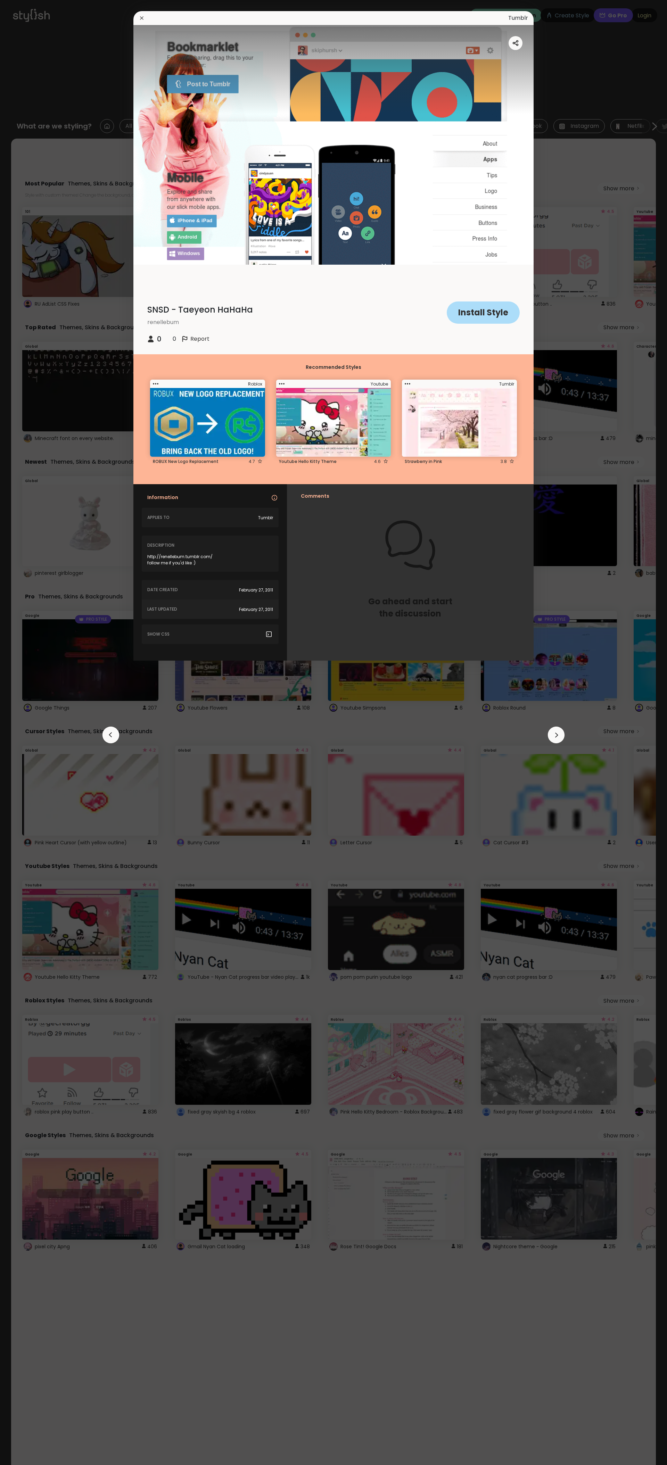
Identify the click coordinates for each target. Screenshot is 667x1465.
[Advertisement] (28, 732)
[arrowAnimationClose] (111, 735)
